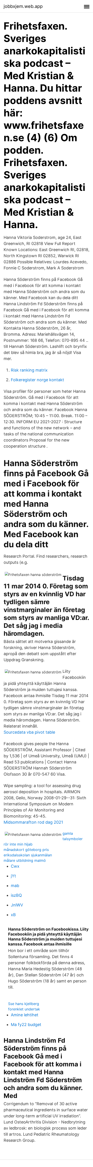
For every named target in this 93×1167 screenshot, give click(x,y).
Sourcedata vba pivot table (29, 732)
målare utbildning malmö (25, 860)
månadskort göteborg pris (26, 849)
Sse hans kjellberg (23, 1003)
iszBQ (16, 895)
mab (15, 885)
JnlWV (17, 905)
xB (13, 914)
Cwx (15, 866)
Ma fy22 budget (26, 1024)
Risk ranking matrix (29, 370)
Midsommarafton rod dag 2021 (33, 822)
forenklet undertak (24, 1009)
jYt (13, 876)
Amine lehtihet (24, 1014)
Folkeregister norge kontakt (37, 379)
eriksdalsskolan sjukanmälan (28, 855)
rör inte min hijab (18, 844)
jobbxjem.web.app (23, 6)
